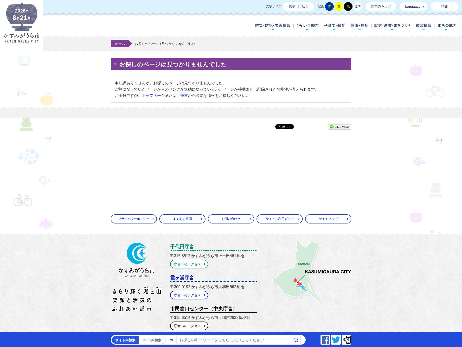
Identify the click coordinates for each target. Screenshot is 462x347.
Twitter (340, 338)
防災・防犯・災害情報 (272, 27)
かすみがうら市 (137, 278)
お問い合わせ (231, 219)
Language (413, 6)
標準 (292, 6)
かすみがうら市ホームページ (21, 26)
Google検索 (152, 340)
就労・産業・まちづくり (392, 27)
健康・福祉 (359, 27)
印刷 (444, 6)
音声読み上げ (381, 6)
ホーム (120, 44)
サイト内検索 (125, 340)
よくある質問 (182, 219)
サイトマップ (328, 219)
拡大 (305, 6)
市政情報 (424, 27)
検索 (184, 95)
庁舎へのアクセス (187, 264)
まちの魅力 (447, 27)
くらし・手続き (307, 27)
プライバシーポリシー (133, 219)
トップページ (153, 95)
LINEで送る (339, 127)
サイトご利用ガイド (280, 219)
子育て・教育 (334, 27)
